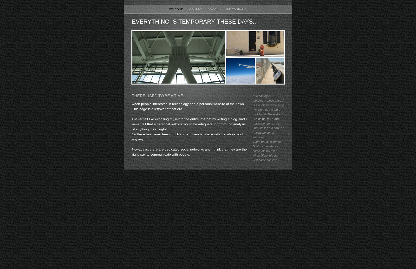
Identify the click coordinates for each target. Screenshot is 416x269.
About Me (195, 9)
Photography (236, 9)
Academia (214, 9)
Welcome (176, 9)
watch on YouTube (266, 119)
